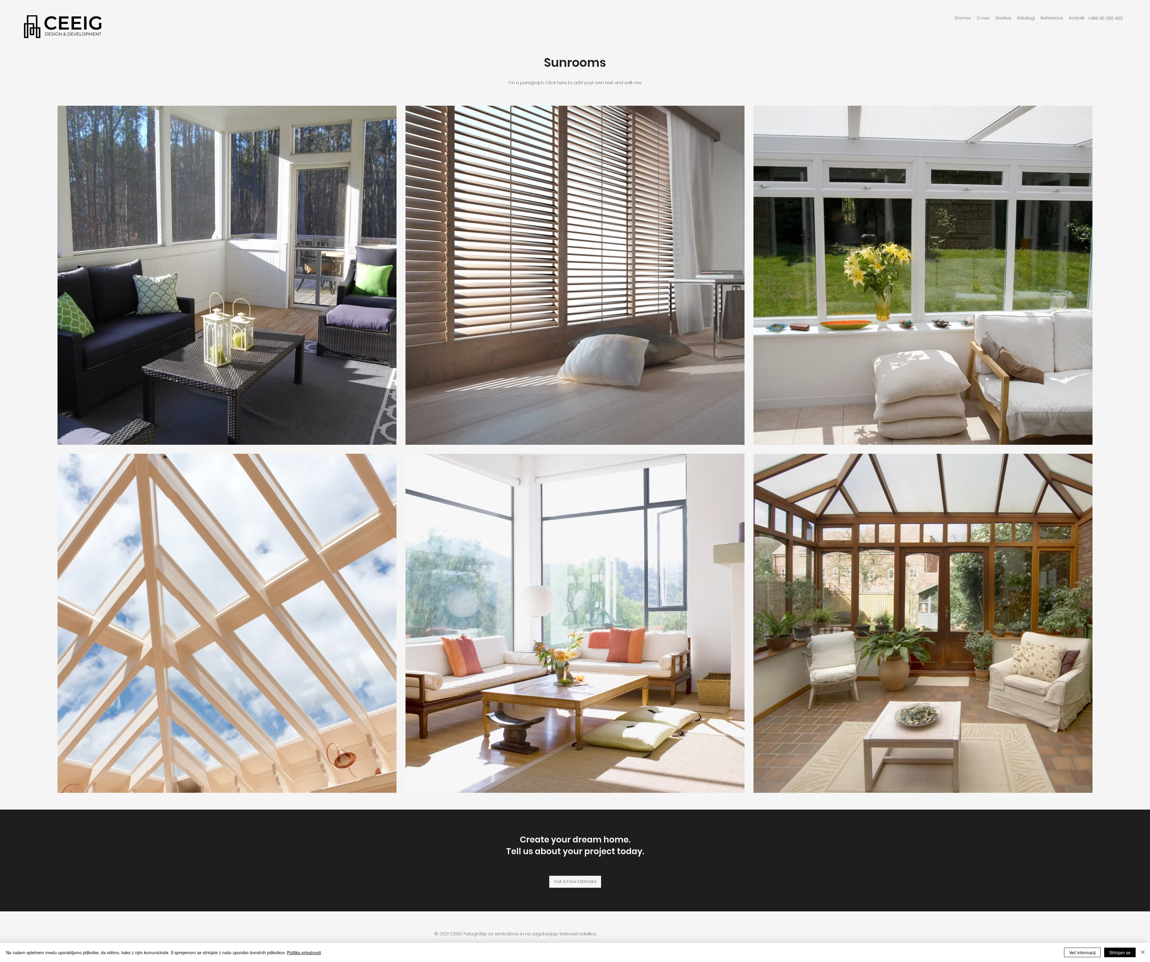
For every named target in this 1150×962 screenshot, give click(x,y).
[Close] (1142, 952)
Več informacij (1082, 952)
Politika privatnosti (304, 952)
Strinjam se (1120, 952)
